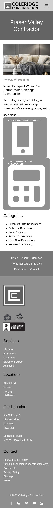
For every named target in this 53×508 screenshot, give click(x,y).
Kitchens (8, 349)
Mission (7, 387)
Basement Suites (13, 361)
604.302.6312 (20, 460)
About (25, 258)
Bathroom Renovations (21, 228)
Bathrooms (9, 353)
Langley (7, 391)
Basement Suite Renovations (24, 224)
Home (14, 258)
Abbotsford (9, 383)
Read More (11, 115)
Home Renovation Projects (26, 263)
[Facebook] (11, 503)
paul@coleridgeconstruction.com (29, 464)
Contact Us (9, 468)
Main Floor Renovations (21, 240)
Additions (8, 365)
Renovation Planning (16, 79)
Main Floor (9, 357)
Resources (20, 269)
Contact (34, 269)
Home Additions (17, 232)
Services (37, 258)
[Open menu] (46, 6)
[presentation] (26, 59)
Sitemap (8, 476)
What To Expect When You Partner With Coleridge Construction (21, 90)
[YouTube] (34, 503)
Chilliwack (9, 395)
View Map (9, 427)
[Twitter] (26, 503)
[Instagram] (19, 503)
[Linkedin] (41, 503)
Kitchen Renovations (20, 236)
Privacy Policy (11, 472)
